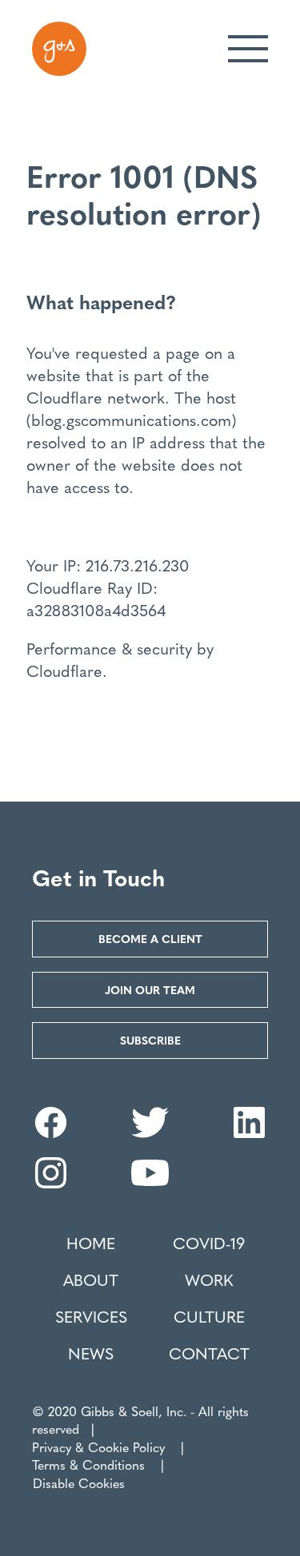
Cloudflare (64, 396)
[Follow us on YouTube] (150, 1181)
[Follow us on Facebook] (51, 1131)
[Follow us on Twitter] (150, 1131)
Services (91, 1316)
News (91, 1353)
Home (90, 1243)
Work (209, 1279)
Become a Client (150, 938)
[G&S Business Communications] (59, 49)
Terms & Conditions (88, 1464)
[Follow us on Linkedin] (249, 1131)
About (90, 1279)
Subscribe (150, 1040)
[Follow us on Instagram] (51, 1181)
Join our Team (150, 989)
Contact (209, 1353)
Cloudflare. (66, 670)
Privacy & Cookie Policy (98, 1447)
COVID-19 (209, 1243)
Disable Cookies (79, 1483)
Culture (209, 1316)
